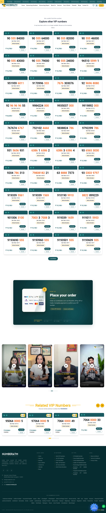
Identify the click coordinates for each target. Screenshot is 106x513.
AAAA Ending (92, 1)
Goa (82, 498)
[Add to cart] (6, 33)
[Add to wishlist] (8, 33)
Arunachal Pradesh (27, 498)
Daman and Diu (72, 498)
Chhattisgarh (51, 498)
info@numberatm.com (9, 479)
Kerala (26, 500)
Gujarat (86, 498)
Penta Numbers (17, 1)
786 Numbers (66, 1)
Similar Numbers (15, 43)
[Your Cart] (97, 5)
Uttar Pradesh (56, 503)
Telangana (44, 503)
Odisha (84, 500)
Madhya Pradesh (46, 500)
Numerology (9, 1)
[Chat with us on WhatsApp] (103, 506)
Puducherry (90, 500)
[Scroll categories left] (5, 1)
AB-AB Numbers (84, 1)
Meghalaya (67, 500)
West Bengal (72, 503)
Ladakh (31, 500)
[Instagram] (11, 470)
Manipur (61, 500)
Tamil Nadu (38, 503)
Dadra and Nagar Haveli (62, 498)
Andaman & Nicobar (7, 498)
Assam (34, 498)
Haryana (91, 498)
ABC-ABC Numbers (75, 1)
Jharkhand (15, 500)
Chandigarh (44, 498)
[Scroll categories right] (105, 1)
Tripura (50, 503)
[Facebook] (3, 470)
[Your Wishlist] (93, 5)
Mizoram (73, 500)
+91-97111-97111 (8, 482)
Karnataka (21, 500)
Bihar (39, 498)
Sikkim (32, 503)
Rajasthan (101, 500)
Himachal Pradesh (99, 498)
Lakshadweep (37, 500)
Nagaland (79, 500)
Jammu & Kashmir (6, 500)
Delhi (78, 498)
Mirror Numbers (42, 1)
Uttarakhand (64, 503)
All (1, 1)
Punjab (96, 500)
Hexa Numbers (26, 1)
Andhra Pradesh (17, 498)
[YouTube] (7, 470)
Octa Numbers (34, 1)
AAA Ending (99, 1)
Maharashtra (55, 500)
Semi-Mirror (50, 1)
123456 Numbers (58, 1)
